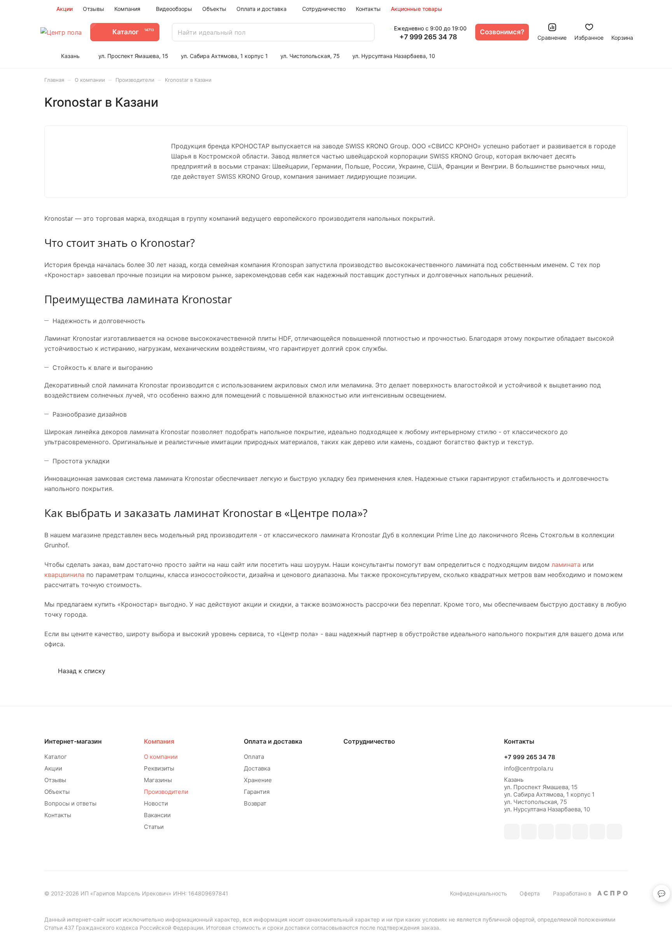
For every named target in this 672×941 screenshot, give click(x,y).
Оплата (254, 756)
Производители (166, 791)
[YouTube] (580, 831)
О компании (161, 756)
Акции (53, 768)
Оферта (530, 893)
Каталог (55, 756)
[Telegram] (563, 831)
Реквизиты (159, 768)
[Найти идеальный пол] (364, 32)
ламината (565, 564)
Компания (159, 741)
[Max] (529, 831)
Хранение (258, 780)
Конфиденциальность (478, 893)
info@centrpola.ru (528, 768)
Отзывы (55, 780)
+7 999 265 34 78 (428, 37)
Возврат (255, 803)
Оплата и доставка (273, 741)
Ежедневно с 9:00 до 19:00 (430, 28)
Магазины (158, 780)
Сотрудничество (369, 741)
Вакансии (157, 815)
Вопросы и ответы (70, 803)
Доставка (257, 768)
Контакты (57, 815)
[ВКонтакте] (512, 831)
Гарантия (257, 791)
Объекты (57, 791)
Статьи (154, 826)
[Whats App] (597, 831)
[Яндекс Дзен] (614, 831)
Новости (156, 803)
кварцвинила (64, 575)
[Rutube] (546, 831)
